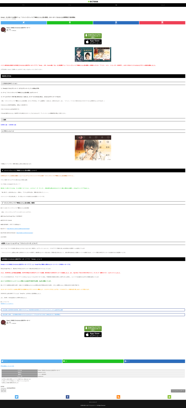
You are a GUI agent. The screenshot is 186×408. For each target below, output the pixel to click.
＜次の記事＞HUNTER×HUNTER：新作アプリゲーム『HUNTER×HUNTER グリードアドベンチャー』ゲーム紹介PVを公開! (32, 309)
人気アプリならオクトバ (91, 405)
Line (70, 23)
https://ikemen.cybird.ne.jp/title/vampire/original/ (18, 228)
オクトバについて (93, 402)
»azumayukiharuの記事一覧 (178, 390)
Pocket (162, 23)
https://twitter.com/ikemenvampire (25, 232)
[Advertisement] (93, 11)
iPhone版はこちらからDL (7, 366)
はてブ (116, 23)
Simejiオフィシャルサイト (7, 303)
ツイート (23, 23)
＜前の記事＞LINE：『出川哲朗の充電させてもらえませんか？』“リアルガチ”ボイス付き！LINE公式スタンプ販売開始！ (31, 314)
